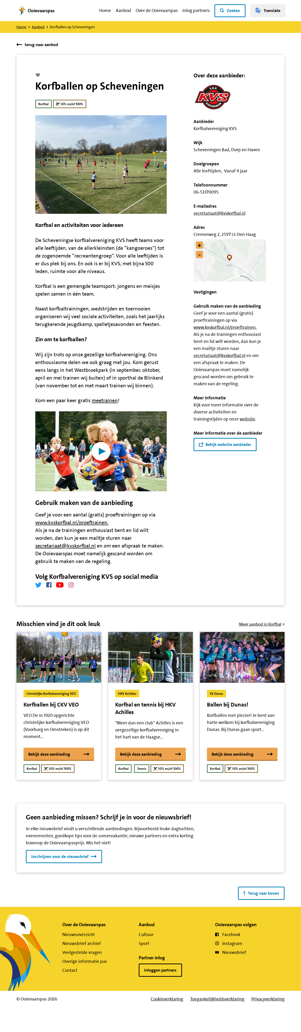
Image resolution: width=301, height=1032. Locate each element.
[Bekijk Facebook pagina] (48, 585)
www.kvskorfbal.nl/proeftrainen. (71, 522)
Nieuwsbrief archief (81, 943)
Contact (69, 970)
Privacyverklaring (268, 999)
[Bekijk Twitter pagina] (38, 585)
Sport (144, 943)
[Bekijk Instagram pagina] (71, 585)
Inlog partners (196, 10)
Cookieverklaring (167, 999)
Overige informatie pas (84, 961)
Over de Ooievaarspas (157, 10)
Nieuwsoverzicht (78, 934)
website (247, 419)
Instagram (232, 943)
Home (105, 10)
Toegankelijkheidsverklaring (217, 999)
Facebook (231, 934)
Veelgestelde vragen (82, 952)
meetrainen (105, 400)
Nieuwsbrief (234, 952)
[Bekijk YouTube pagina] (60, 585)
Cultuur (146, 934)
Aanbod (123, 10)
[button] (229, 260)
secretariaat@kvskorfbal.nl (65, 545)
